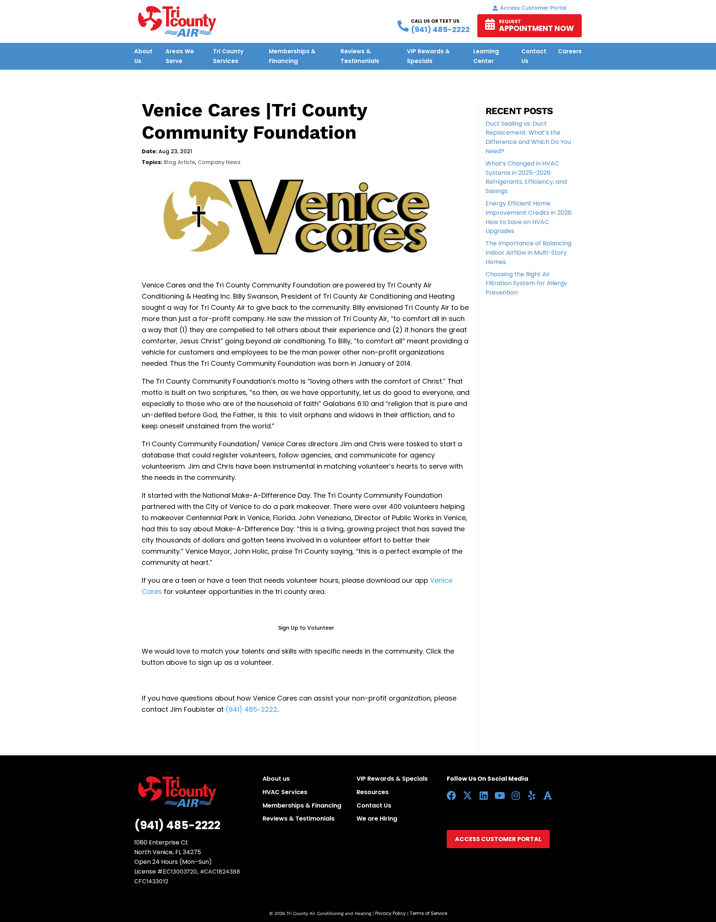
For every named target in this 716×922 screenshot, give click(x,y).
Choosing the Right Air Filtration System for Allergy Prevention (526, 283)
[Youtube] (499, 795)
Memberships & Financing (302, 805)
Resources (373, 792)
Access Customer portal (533, 8)
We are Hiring (377, 818)
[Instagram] (515, 795)
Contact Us (374, 805)
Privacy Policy (390, 913)
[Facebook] (451, 795)
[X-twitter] (467, 795)
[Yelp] (531, 795)
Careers (570, 51)
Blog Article (179, 162)
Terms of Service (428, 913)
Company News (219, 162)
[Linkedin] (483, 795)
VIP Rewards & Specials (392, 778)
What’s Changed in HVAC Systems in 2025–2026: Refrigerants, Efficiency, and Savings (526, 177)
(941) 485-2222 (251, 709)
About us (276, 778)
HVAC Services (285, 792)
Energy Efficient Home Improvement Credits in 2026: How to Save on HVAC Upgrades (529, 217)
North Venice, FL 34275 (167, 852)
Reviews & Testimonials (299, 818)
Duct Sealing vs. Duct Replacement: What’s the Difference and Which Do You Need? (528, 137)
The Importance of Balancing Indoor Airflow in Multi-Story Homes (528, 252)
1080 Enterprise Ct (161, 842)
